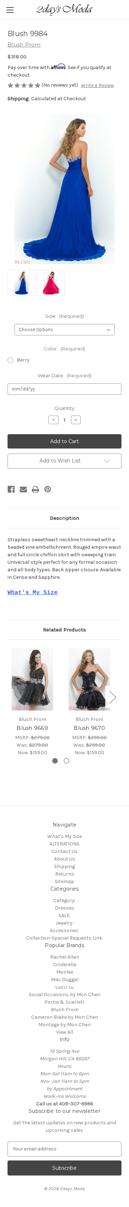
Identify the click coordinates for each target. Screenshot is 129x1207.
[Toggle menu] (10, 10)
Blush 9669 (32, 727)
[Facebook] (11, 489)
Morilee (64, 972)
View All (64, 1032)
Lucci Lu (64, 987)
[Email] (23, 489)
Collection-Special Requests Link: (64, 938)
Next (112, 697)
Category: (64, 900)
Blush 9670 (89, 727)
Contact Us (64, 851)
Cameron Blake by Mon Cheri (64, 1017)
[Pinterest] (47, 489)
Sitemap (64, 881)
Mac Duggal (64, 979)
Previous (9, 697)
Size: (64, 316)
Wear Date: (65, 375)
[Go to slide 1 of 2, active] (55, 761)
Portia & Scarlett (64, 1002)
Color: (64, 349)
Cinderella (64, 964)
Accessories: (64, 930)
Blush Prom (64, 1010)
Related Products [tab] (64, 629)
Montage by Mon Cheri (64, 1025)
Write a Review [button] (97, 85)
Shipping (64, 866)
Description (64, 518)
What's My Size (64, 836)
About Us (64, 859)
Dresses (64, 908)
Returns (64, 874)
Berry (23, 360)
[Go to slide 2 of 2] (66, 761)
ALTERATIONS (64, 844)
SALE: (64, 915)
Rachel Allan (64, 957)
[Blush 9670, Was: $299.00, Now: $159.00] (89, 679)
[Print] (35, 489)
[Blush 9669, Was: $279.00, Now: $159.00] (32, 679)
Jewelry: (64, 923)
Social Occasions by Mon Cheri (64, 995)
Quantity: (64, 408)
